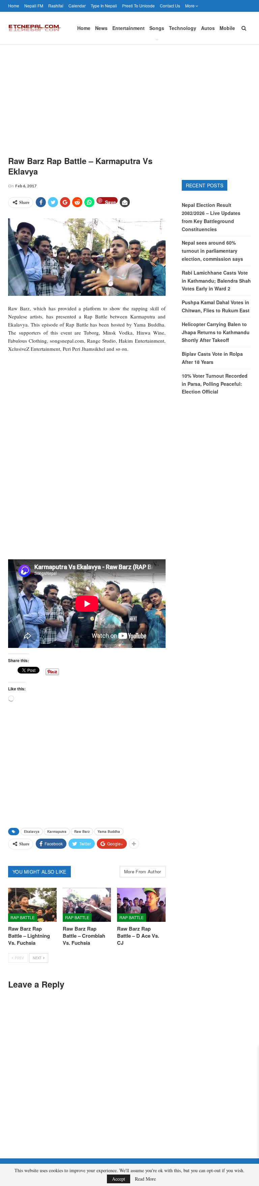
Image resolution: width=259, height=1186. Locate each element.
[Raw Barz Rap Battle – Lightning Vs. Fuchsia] (32, 905)
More (190, 5)
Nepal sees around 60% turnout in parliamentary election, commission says (212, 250)
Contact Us (170, 5)
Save (110, 201)
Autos (208, 28)
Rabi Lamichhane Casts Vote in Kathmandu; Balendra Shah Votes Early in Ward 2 (216, 280)
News (101, 28)
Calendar (77, 5)
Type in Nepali (104, 5)
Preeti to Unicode (138, 5)
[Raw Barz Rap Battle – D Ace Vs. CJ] (141, 905)
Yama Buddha (108, 831)
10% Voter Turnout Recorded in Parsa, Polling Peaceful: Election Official (215, 383)
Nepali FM (33, 5)
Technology (182, 28)
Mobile (227, 28)
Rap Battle (22, 917)
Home (13, 5)
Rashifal (55, 5)
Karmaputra (56, 831)
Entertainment (128, 28)
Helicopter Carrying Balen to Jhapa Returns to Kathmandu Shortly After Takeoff (216, 332)
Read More (145, 1179)
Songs (156, 28)
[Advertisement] (129, 95)
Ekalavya (31, 831)
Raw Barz (82, 831)
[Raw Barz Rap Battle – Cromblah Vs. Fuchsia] (87, 905)
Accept (118, 1179)
